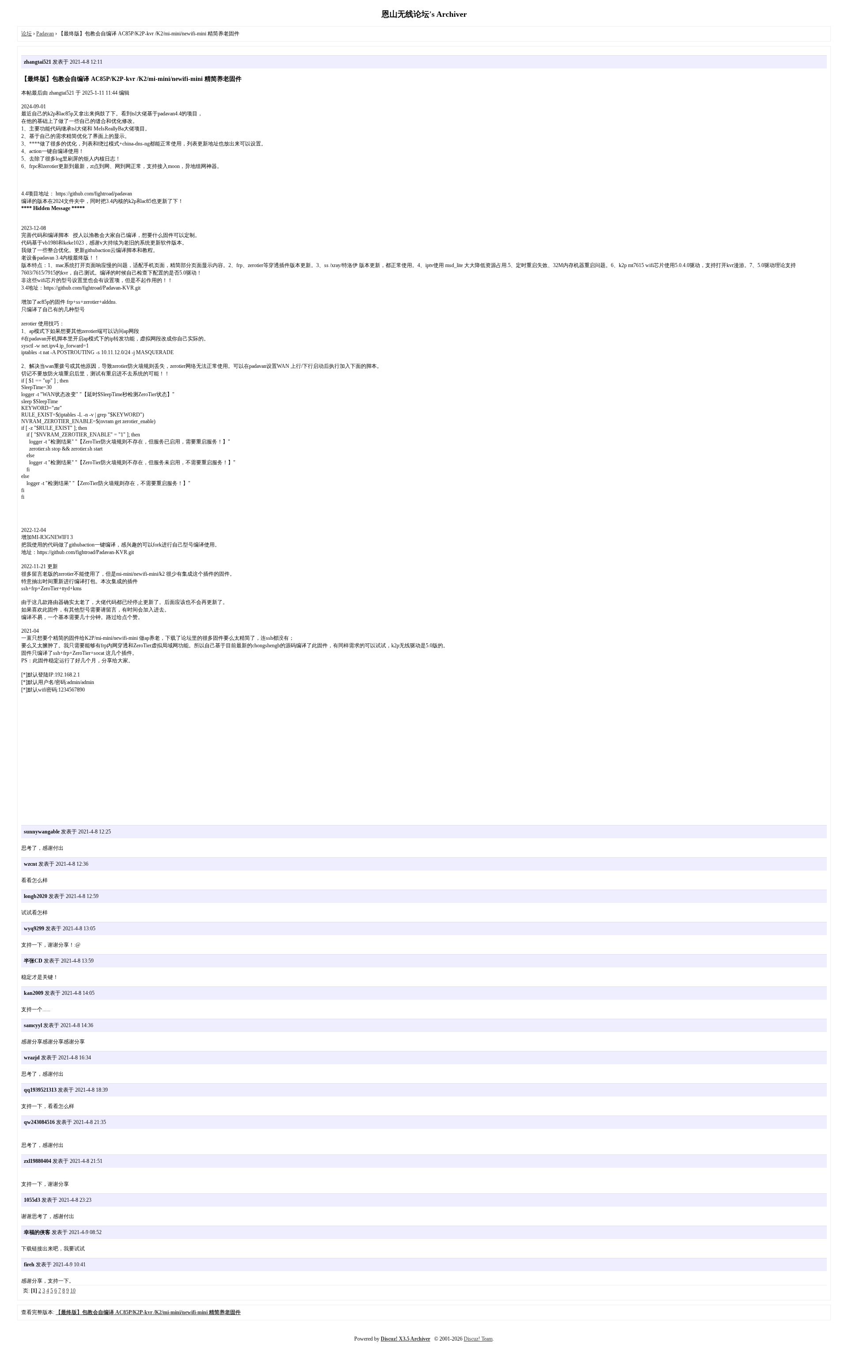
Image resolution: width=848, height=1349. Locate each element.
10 (73, 1291)
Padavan (45, 34)
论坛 (26, 34)
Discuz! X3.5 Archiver (405, 1339)
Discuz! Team (478, 1339)
